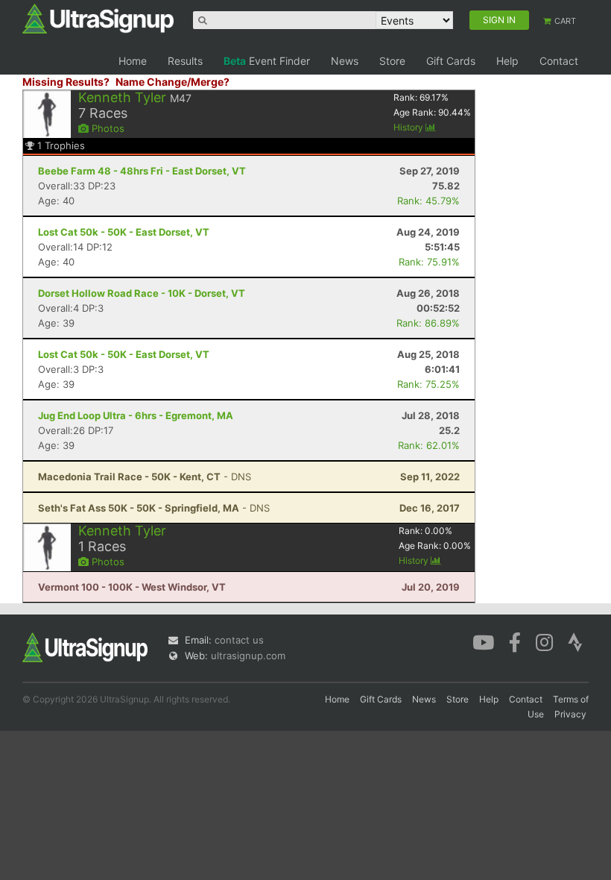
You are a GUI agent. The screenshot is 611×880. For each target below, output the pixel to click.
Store (392, 60)
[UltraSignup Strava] (575, 641)
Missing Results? (66, 81)
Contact (558, 60)
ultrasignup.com (248, 655)
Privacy (570, 714)
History (409, 127)
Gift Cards (450, 60)
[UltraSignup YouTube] (483, 641)
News (344, 60)
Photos (106, 128)
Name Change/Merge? (172, 81)
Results (185, 60)
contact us (239, 640)
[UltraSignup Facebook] (515, 641)
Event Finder (267, 60)
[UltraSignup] (98, 18)
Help (507, 60)
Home (132, 60)
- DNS (144, 477)
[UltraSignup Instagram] (544, 641)
